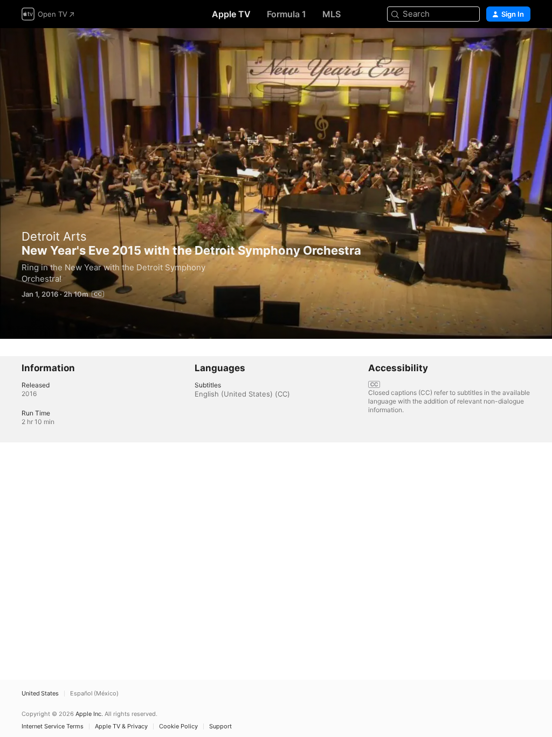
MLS (331, 14)
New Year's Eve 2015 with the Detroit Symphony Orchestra (276, 183)
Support (220, 726)
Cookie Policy (178, 726)
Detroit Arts (54, 236)
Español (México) (94, 694)
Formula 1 (286, 14)
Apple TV (231, 14)
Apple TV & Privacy (121, 726)
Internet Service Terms (53, 726)
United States (40, 694)
